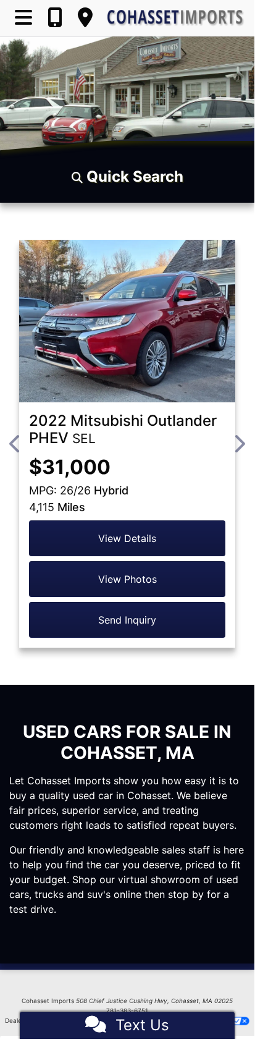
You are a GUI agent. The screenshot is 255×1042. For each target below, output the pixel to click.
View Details (127, 538)
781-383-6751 (127, 1010)
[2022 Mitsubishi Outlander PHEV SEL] (127, 321)
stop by (186, 894)
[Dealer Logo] (176, 18)
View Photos (127, 579)
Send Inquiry (127, 620)
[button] (127, 177)
